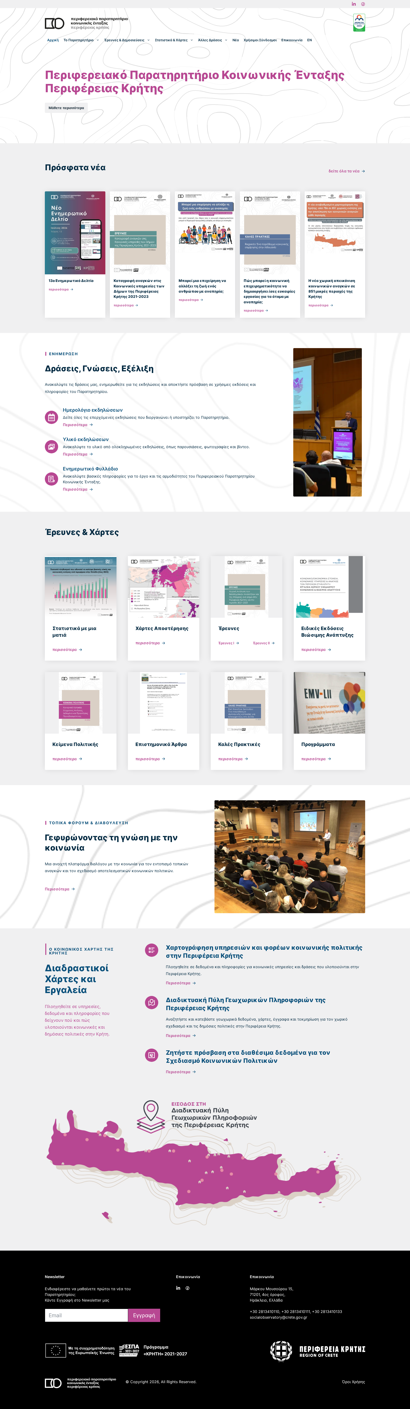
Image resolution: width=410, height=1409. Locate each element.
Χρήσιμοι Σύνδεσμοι (260, 40)
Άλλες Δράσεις (210, 40)
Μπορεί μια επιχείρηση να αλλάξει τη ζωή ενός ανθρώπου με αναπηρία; (202, 286)
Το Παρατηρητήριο (79, 40)
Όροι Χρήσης (353, 1381)
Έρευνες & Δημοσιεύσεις (124, 40)
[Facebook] (354, 4)
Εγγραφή (144, 1315)
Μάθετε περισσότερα (66, 108)
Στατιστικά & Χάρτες (171, 40)
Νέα (236, 40)
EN (309, 40)
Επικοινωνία (292, 40)
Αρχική (53, 40)
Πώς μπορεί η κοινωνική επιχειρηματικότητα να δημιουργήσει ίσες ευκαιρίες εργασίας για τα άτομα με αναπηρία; (269, 291)
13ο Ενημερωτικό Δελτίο (71, 280)
